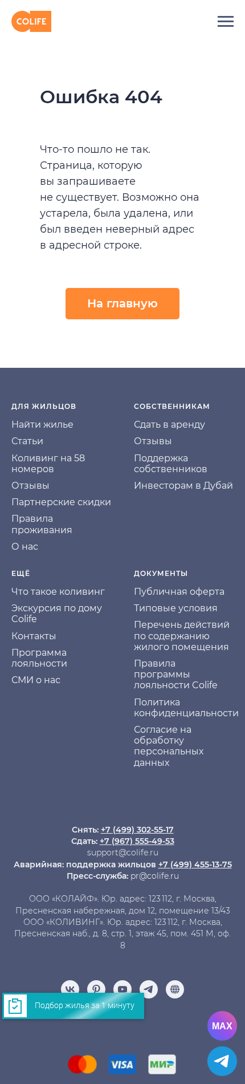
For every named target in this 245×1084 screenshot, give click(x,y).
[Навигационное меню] (226, 21)
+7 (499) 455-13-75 (195, 864)
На (17, 424)
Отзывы (30, 485)
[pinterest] (96, 989)
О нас (24, 546)
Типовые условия (176, 608)
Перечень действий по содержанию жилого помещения (182, 635)
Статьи (27, 441)
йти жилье (49, 424)
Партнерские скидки (61, 502)
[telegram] (149, 989)
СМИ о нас (35, 680)
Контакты (33, 636)
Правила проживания (41, 524)
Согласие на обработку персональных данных (168, 746)
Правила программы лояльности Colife (176, 674)
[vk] (70, 989)
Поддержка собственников (170, 463)
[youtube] (122, 989)
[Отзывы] (175, 989)
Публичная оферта (179, 591)
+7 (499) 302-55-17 (137, 830)
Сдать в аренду (169, 424)
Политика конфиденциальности (186, 707)
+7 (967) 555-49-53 (137, 841)
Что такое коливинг (58, 591)
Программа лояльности (39, 658)
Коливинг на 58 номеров (48, 463)
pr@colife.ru (154, 876)
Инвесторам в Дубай (183, 485)
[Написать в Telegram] (222, 1061)
